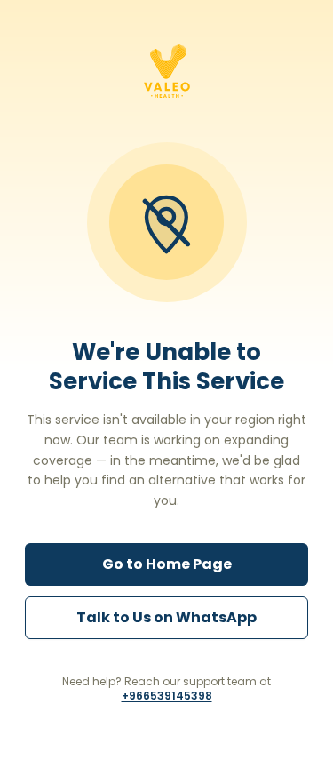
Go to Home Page (167, 564)
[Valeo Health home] (166, 71)
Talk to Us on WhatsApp (166, 617)
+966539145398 (167, 695)
